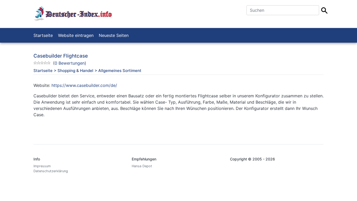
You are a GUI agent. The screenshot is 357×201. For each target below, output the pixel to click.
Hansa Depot (142, 166)
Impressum (42, 166)
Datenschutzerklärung (50, 171)
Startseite (43, 35)
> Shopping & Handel (73, 70)
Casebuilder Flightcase (60, 56)
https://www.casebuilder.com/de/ (84, 85)
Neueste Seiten (114, 35)
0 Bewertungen (70, 63)
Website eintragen (76, 35)
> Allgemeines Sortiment (118, 70)
